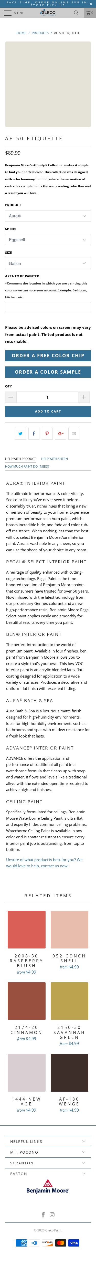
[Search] (78, 12)
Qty (8, 386)
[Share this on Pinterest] (47, 434)
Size (8, 252)
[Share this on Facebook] (33, 434)
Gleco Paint (53, 1230)
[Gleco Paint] (48, 13)
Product (13, 205)
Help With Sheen (54, 459)
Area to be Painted (46, 286)
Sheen (10, 228)
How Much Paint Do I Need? (27, 466)
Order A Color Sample (48, 372)
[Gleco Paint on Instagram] (52, 1215)
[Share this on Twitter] (20, 434)
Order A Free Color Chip (48, 355)
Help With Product (20, 459)
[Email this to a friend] (73, 434)
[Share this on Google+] (60, 434)
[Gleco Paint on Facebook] (43, 1215)
